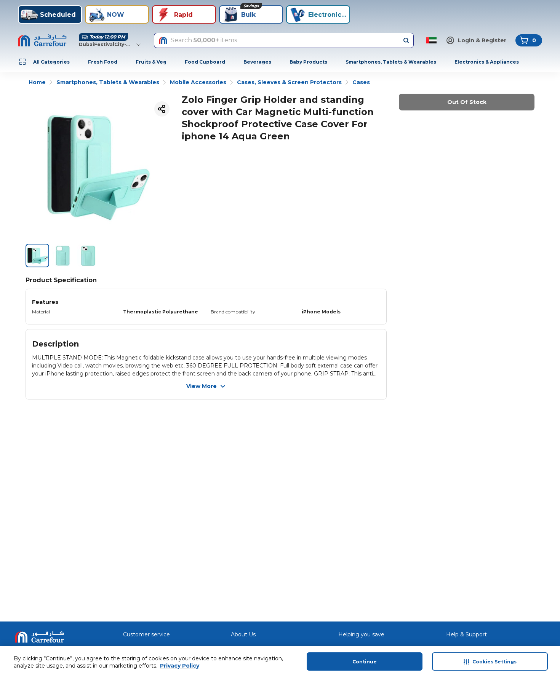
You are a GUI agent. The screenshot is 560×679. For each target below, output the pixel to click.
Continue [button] (364, 662)
